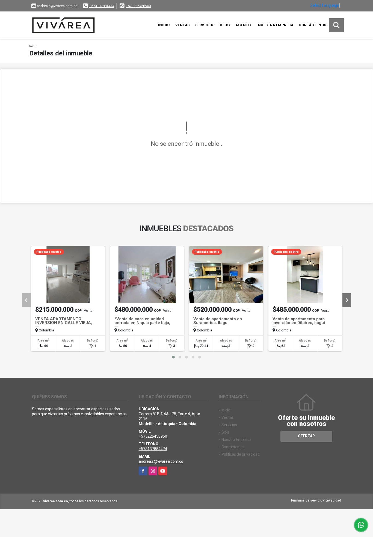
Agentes (244, 25)
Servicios (205, 25)
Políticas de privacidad (240, 454)
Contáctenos (312, 25)
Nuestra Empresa (276, 25)
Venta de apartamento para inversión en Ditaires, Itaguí (299, 320)
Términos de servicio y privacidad (316, 500)
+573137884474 (101, 6)
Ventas (182, 25)
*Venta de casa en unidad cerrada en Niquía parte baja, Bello (142, 322)
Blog (225, 25)
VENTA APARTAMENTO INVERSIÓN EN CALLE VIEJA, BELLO (63, 322)
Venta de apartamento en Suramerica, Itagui (217, 320)
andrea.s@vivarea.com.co (161, 461)
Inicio (164, 25)
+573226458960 (138, 6)
